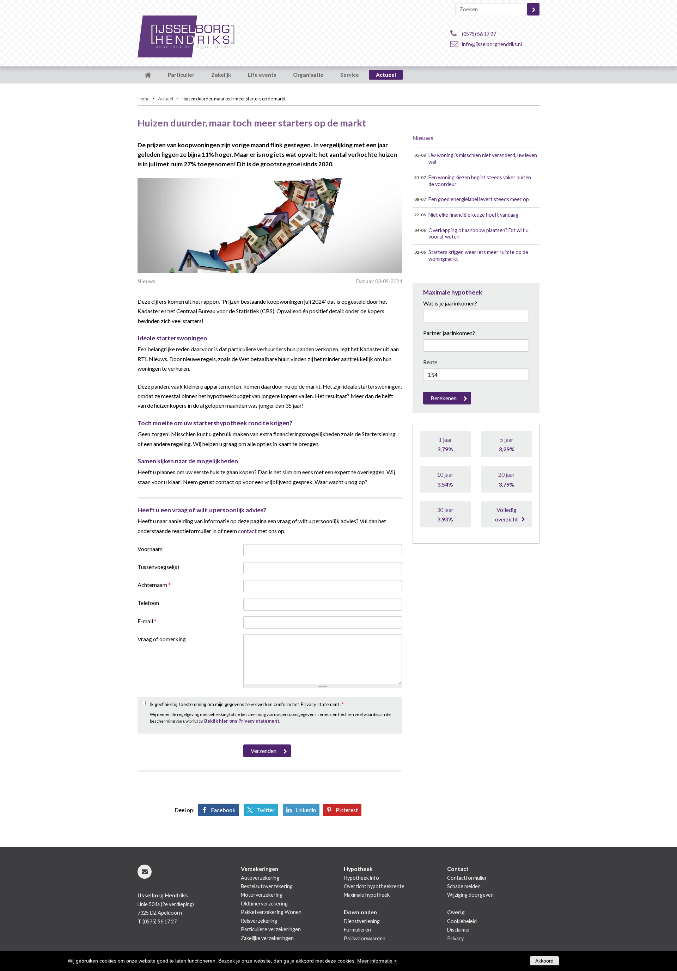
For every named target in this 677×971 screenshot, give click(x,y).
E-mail (147, 621)
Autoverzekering (260, 878)
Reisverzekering (259, 921)
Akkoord (544, 961)
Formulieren (357, 930)
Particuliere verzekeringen (271, 929)
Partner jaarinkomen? (449, 332)
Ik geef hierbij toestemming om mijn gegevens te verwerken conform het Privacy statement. (246, 704)
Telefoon (148, 602)
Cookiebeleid (462, 921)
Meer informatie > (377, 961)
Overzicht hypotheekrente (374, 886)
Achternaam (154, 584)
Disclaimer (458, 930)
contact (247, 530)
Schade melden (464, 886)
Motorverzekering (261, 895)
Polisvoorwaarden (364, 938)
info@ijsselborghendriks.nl (492, 44)
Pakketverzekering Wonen (271, 912)
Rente (430, 362)
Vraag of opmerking (162, 639)
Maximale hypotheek (367, 895)
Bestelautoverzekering (267, 886)
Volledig (506, 514)
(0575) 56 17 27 (479, 34)
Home (144, 98)
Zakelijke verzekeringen (267, 938)
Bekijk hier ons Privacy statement (241, 721)
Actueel (165, 98)
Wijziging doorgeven (470, 895)
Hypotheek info (361, 878)
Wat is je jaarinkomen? (450, 303)
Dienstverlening (362, 921)
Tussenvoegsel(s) (158, 566)
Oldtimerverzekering (264, 904)
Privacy (455, 938)
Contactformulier (467, 878)
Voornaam (150, 548)
